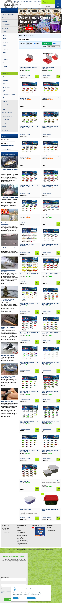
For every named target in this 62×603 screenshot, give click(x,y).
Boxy (4, 45)
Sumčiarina (5, 28)
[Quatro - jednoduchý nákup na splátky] (40, 531)
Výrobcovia (5, 130)
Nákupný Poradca (21, 532)
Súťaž (18, 527)
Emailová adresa (5, 577)
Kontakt (19, 530)
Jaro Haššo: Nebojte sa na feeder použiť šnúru (8, 376)
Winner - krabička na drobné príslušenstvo (48, 68)
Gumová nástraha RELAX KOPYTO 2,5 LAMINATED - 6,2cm (29, 98)
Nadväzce (5, 77)
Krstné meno (4, 583)
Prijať (15, 598)
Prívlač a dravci (6, 24)
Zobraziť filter (47, 43)
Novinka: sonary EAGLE (6, 149)
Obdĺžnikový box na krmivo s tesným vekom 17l (50, 510)
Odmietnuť (31, 598)
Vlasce (4, 97)
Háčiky (5, 52)
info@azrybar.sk (5, 528)
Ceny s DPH (38, 43)
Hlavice (5, 56)
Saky (4, 84)
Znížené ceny (5, 17)
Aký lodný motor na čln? (7, 355)
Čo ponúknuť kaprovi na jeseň (9, 197)
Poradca (26, 1)
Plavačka (4, 101)
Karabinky (5, 59)
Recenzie (19, 529)
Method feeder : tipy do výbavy (7, 145)
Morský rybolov (6, 104)
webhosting (39, 549)
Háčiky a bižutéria (6, 116)
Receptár (31, 1)
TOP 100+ (16, 1)
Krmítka (5, 63)
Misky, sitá (5, 73)
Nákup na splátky (21, 538)
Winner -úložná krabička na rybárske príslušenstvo (28, 68)
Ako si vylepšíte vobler (7, 401)
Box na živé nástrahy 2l (25, 509)
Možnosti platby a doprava (23, 537)
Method (5, 70)
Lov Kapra (4, 21)
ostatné (4, 126)
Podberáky (6, 49)
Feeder (25, 35)
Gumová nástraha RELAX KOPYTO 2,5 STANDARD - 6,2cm (50, 215)
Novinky (21, 1)
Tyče (4, 91)
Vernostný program (21, 533)
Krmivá (5, 66)
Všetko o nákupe (37, 1)
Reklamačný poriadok (22, 535)
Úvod (20, 35)
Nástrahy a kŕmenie (7, 112)
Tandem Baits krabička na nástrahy (50, 480)
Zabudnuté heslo (51, 530)
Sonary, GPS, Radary (7, 123)
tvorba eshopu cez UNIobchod (31, 549)
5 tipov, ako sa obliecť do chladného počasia (8, 300)
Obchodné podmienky (22, 540)
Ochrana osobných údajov (23, 541)
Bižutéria (5, 42)
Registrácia (49, 529)
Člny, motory (5, 119)
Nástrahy (5, 80)
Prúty (3, 109)
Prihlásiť (49, 527)
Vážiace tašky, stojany (9, 94)
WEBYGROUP (50, 549)
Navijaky (5, 35)
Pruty (4, 38)
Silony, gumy (6, 87)
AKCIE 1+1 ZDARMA (7, 14)
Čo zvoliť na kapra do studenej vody (7, 223)
